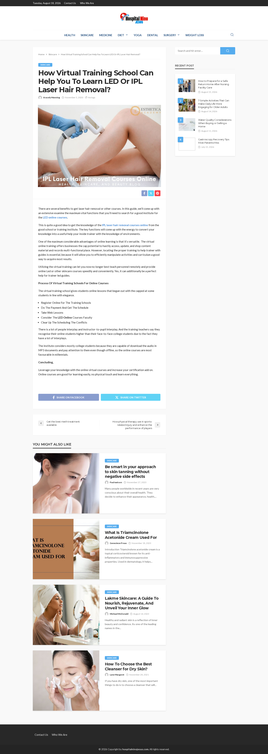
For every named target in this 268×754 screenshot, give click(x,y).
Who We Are (87, 3)
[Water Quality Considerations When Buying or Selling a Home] (187, 124)
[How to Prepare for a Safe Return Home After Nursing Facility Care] (187, 85)
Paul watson (116, 482)
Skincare (87, 35)
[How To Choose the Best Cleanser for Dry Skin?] (66, 680)
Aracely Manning (51, 97)
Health (69, 35)
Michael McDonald (119, 613)
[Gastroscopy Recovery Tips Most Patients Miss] (187, 144)
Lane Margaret (117, 674)
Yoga (138, 35)
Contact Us (70, 3)
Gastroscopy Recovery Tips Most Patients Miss (213, 141)
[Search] (232, 35)
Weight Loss (194, 35)
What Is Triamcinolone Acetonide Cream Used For (131, 535)
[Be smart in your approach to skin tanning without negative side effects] (66, 483)
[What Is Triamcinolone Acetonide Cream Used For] (66, 549)
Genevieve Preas (118, 543)
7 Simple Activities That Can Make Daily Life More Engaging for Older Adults (213, 103)
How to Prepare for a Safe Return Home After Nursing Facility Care (213, 84)
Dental (152, 35)
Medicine (105, 35)
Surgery (170, 35)
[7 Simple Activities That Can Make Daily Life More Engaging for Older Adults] (187, 105)
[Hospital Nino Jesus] (134, 18)
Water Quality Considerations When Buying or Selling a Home (214, 123)
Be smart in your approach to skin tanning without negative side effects (130, 471)
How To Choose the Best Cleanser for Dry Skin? (128, 666)
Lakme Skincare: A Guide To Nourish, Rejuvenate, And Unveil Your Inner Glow (131, 603)
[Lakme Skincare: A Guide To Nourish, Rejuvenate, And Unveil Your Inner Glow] (66, 615)
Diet (121, 35)
